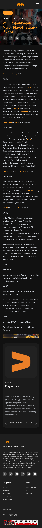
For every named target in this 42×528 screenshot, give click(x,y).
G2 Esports (15, 208)
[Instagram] (11, 38)
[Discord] (35, 38)
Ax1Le (16, 108)
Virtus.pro (29, 190)
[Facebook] (5, 38)
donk (5, 139)
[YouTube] (17, 38)
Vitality (14, 74)
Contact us (7, 496)
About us (6, 493)
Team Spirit (7, 122)
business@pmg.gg (10, 514)
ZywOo (28, 87)
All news (6, 490)
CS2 (26, 490)
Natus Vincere (20, 171)
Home (5, 487)
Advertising (7, 499)
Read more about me (18, 422)
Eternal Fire (7, 171)
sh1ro (29, 139)
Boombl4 (24, 111)
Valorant (28, 493)
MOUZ (5, 208)
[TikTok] (23, 38)
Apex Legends (31, 487)
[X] (29, 38)
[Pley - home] (21, 4)
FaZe (17, 122)
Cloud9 (6, 74)
